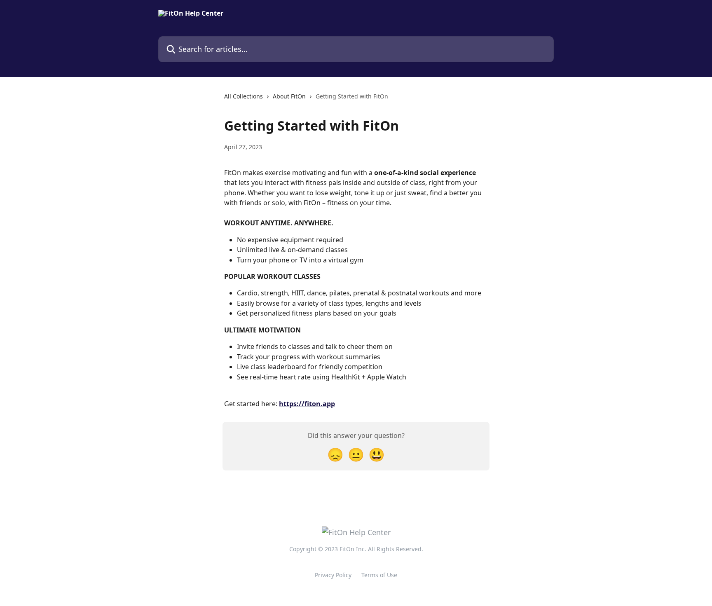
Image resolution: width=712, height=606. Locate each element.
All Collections (243, 96)
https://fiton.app (307, 403)
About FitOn (289, 96)
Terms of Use (379, 575)
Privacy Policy (333, 575)
